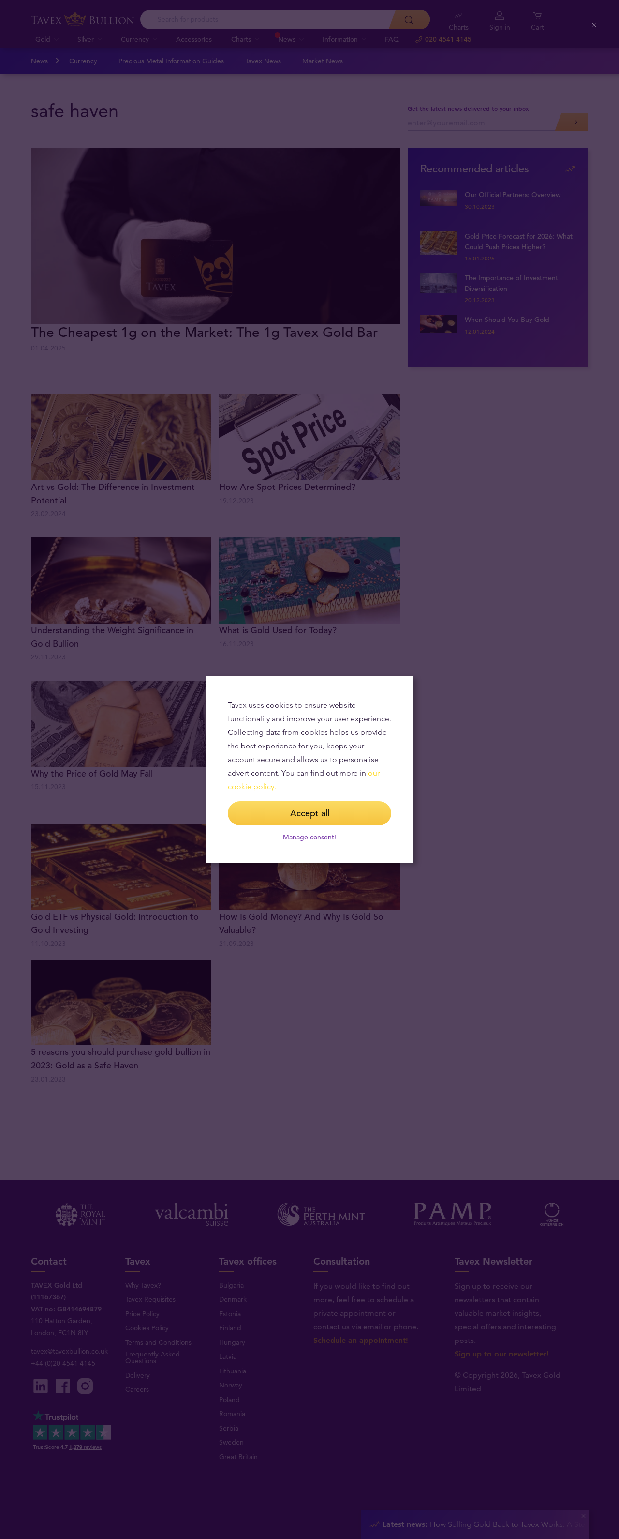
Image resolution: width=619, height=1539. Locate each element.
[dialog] (309, 769)
